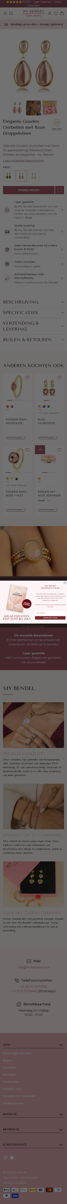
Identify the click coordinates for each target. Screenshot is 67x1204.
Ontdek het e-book (50, 618)
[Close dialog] (65, 582)
